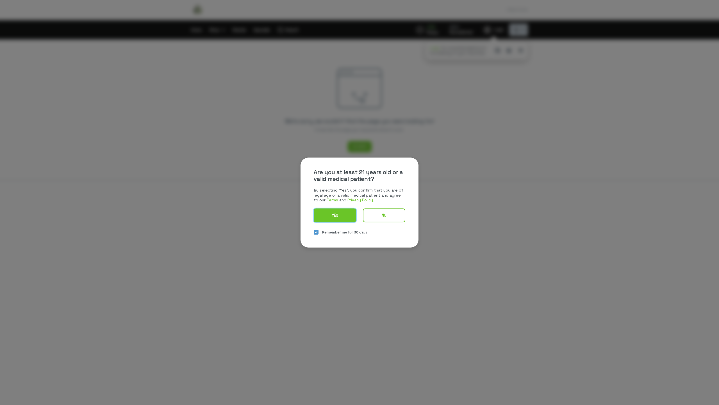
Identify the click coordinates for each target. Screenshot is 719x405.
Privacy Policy (360, 199)
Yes (335, 215)
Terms (332, 199)
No (384, 215)
